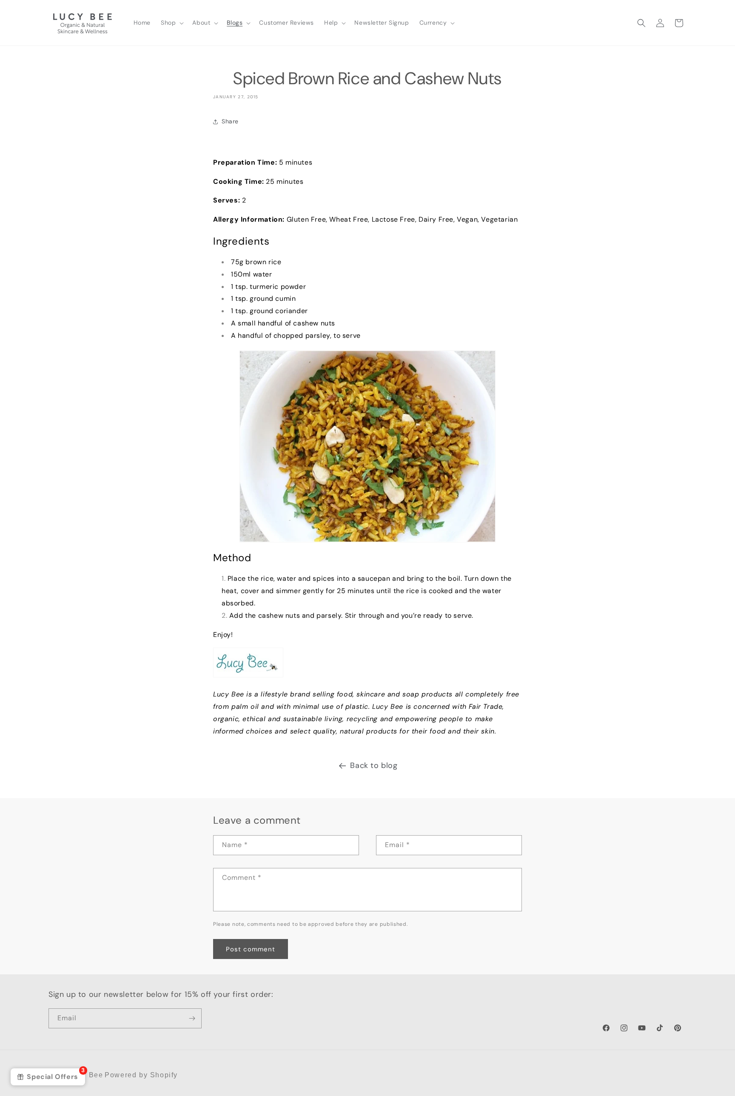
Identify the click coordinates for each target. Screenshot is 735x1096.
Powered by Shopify (141, 1075)
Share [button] (230, 121)
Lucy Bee (86, 1075)
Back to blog (373, 765)
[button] (171, 22)
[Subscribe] (191, 1018)
